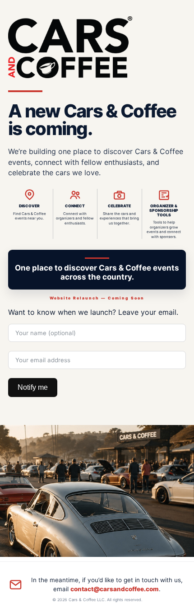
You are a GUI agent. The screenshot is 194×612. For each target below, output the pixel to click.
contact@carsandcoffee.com (114, 589)
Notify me (33, 387)
